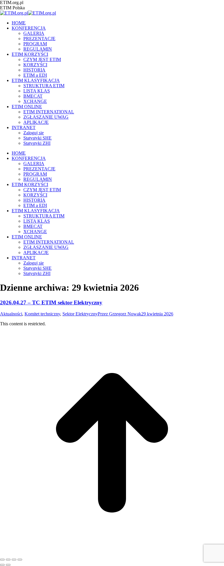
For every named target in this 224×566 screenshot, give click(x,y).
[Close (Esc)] (2, 559)
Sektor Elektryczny (80, 313)
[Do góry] (112, 552)
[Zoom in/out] (20, 559)
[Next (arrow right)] (8, 565)
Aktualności (11, 313)
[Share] (8, 559)
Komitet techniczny (42, 313)
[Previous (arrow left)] (2, 565)
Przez (119, 313)
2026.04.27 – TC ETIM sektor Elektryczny (51, 302)
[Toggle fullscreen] (14, 559)
